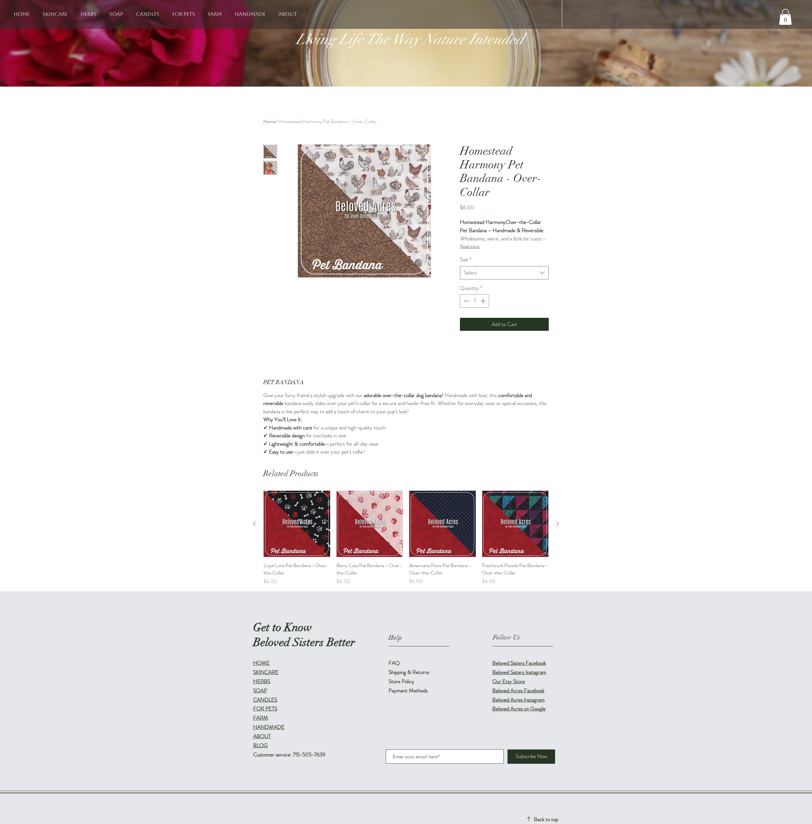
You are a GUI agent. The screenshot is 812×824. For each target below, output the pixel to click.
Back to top (546, 819)
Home (269, 121)
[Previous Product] (254, 523)
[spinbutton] (474, 301)
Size (465, 259)
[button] (785, 17)
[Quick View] (297, 524)
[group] (406, 537)
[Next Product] (557, 523)
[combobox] (504, 272)
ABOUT (262, 736)
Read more (470, 246)
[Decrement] (465, 301)
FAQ (394, 663)
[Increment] (483, 301)
